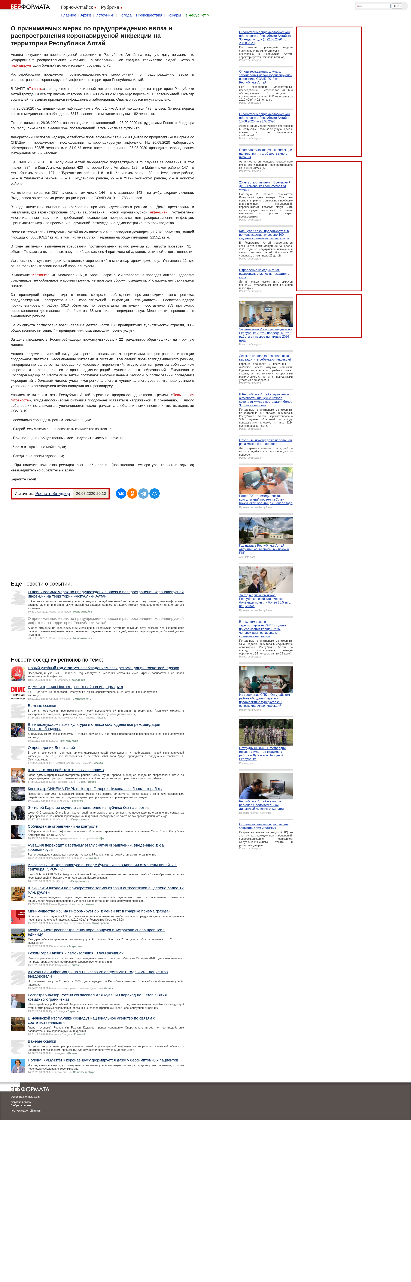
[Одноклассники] (132, 493)
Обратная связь (21, 1102)
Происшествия (149, 15)
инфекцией (158, 212)
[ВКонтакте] (121, 493)
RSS (38, 1110)
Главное (68, 15)
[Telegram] (143, 493)
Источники (105, 15)
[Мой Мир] (154, 493)
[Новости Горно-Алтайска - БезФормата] (25, 5)
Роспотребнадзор (52, 493)
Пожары (174, 15)
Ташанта (36, 89)
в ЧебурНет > (197, 15)
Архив (85, 15)
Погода (125, 15)
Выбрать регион (21, 1105)
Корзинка (40, 275)
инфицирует (21, 65)
